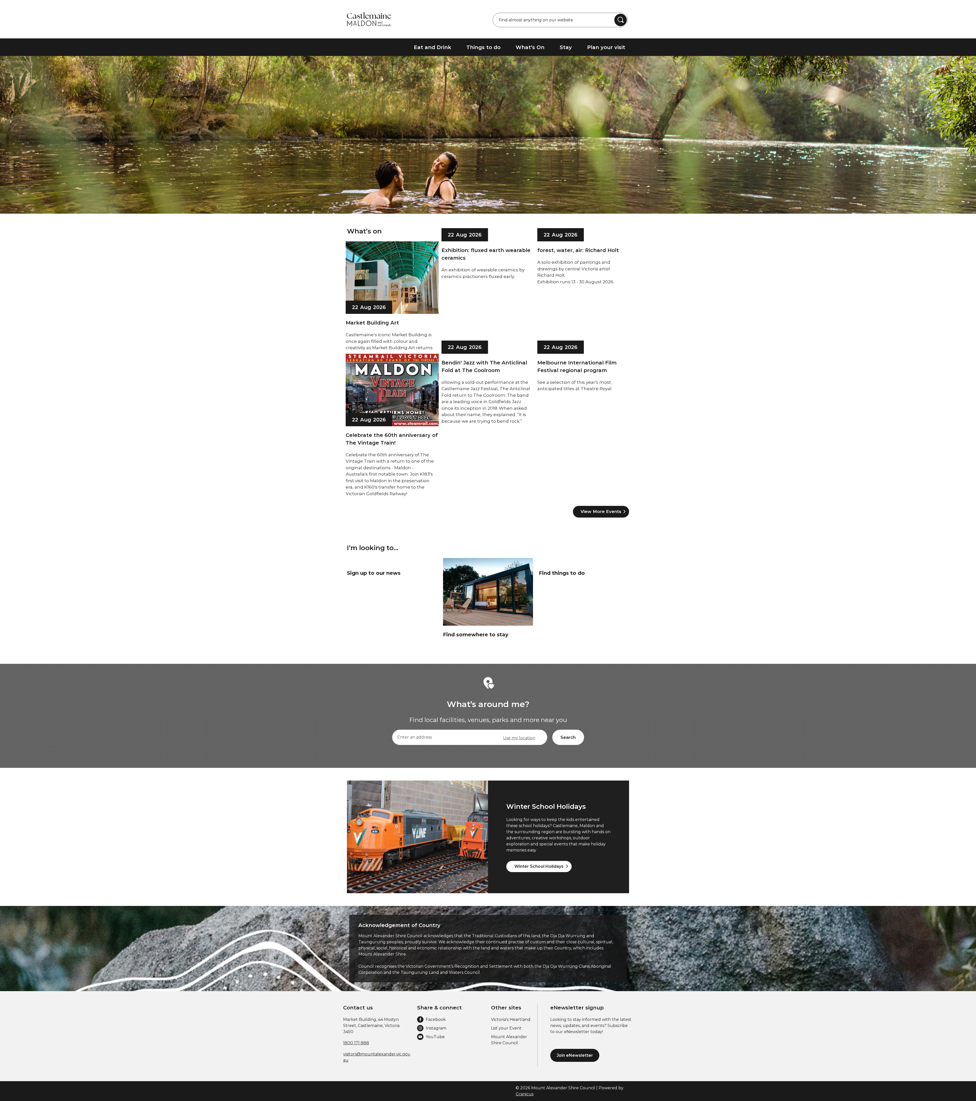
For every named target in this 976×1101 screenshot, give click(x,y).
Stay (566, 47)
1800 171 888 (356, 1042)
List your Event (506, 1028)
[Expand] (633, 47)
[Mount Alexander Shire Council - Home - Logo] (369, 19)
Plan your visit (606, 47)
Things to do (483, 47)
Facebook (436, 1019)
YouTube (435, 1036)
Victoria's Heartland (510, 1019)
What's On (530, 47)
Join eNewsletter (575, 1055)
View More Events (601, 511)
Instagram (436, 1028)
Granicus (524, 1094)
